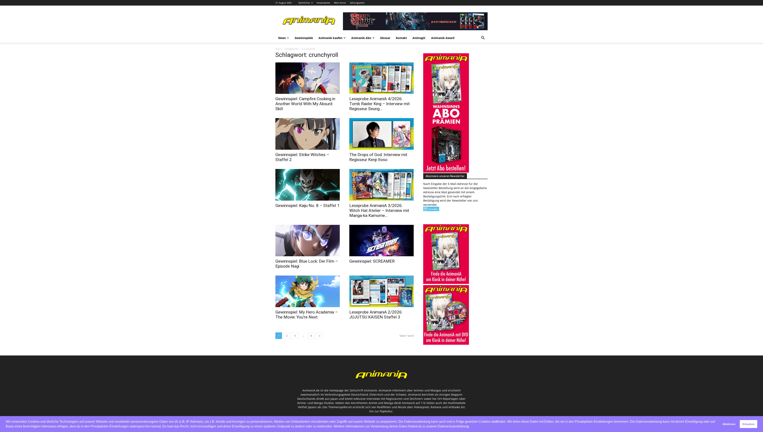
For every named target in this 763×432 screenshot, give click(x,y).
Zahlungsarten (357, 2)
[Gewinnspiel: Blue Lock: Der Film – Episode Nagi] (307, 240)
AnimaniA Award (442, 38)
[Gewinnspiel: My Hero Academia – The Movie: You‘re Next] (307, 291)
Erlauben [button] (749, 424)
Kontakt (401, 38)
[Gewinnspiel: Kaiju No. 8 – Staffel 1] (307, 185)
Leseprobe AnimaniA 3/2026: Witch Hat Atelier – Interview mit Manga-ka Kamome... (379, 210)
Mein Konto (340, 2)
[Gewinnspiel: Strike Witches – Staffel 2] (307, 134)
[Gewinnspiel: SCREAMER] (381, 240)
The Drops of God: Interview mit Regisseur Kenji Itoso (378, 157)
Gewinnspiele (304, 38)
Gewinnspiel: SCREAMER (372, 261)
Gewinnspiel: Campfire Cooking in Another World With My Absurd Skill (305, 103)
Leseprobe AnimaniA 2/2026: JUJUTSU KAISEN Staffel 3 (375, 314)
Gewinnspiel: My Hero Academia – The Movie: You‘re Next (306, 314)
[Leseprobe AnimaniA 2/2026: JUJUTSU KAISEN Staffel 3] (381, 291)
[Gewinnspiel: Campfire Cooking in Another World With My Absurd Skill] (307, 78)
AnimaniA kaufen (330, 38)
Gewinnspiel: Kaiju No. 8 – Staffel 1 (307, 205)
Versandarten (323, 2)
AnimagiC (419, 38)
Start (278, 48)
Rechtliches (304, 2)
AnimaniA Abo (361, 38)
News (282, 38)
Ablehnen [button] (729, 424)
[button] (483, 38)
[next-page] (319, 335)
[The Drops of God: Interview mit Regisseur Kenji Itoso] (381, 134)
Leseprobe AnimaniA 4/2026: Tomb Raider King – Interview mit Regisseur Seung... (379, 103)
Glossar (385, 38)
